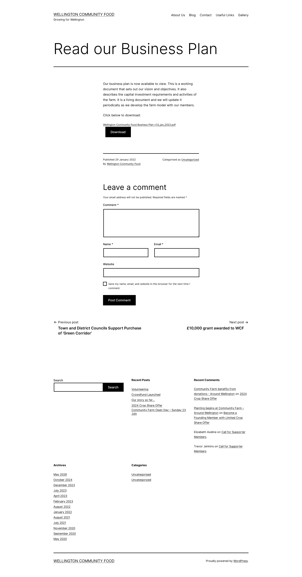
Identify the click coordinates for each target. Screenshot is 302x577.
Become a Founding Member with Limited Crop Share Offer (218, 417)
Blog (192, 15)
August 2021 (61, 517)
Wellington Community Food (83, 14)
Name (108, 244)
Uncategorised (141, 474)
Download (118, 132)
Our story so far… (143, 400)
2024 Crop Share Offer (146, 405)
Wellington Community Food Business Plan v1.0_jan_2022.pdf (139, 124)
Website (108, 264)
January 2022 (62, 512)
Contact (206, 15)
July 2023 (60, 490)
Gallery (243, 15)
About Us (178, 15)
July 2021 (59, 522)
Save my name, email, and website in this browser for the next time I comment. (149, 286)
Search (58, 380)
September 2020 (64, 533)
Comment (111, 205)
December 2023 (64, 485)
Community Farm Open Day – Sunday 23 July (158, 411)
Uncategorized (190, 159)
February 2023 (63, 501)
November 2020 (64, 528)
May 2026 (60, 474)
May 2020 (60, 539)
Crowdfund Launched (145, 394)
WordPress (240, 561)
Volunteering (139, 389)
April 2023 (60, 495)
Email (158, 244)
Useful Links (225, 15)
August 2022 (61, 506)
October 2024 (62, 479)
